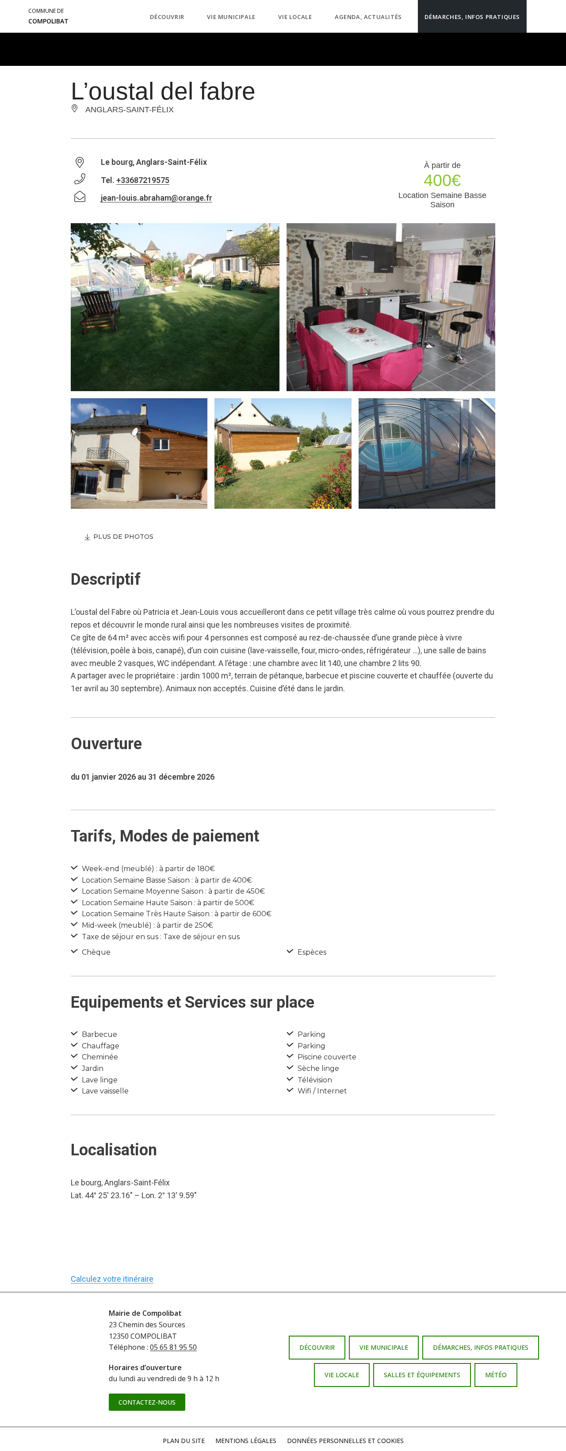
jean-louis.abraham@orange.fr (156, 197)
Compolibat (48, 16)
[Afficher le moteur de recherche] (535, 16)
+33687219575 (142, 180)
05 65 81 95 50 (173, 1347)
